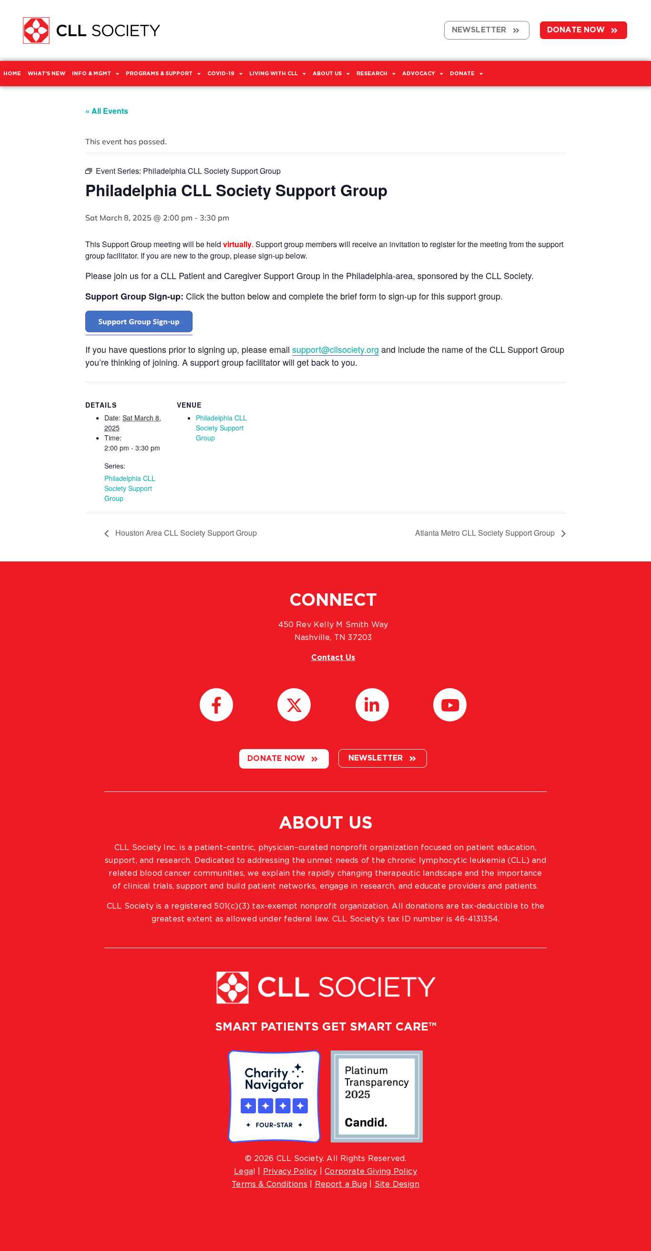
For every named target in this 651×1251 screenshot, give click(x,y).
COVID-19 (220, 73)
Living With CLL (273, 73)
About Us (327, 73)
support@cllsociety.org (335, 349)
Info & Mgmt (91, 73)
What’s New (46, 73)
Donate (462, 73)
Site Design (397, 1184)
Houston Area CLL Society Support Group (185, 532)
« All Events (106, 110)
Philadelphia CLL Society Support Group (129, 488)
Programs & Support (159, 73)
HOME (12, 73)
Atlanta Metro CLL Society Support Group (486, 532)
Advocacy (418, 73)
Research (371, 73)
